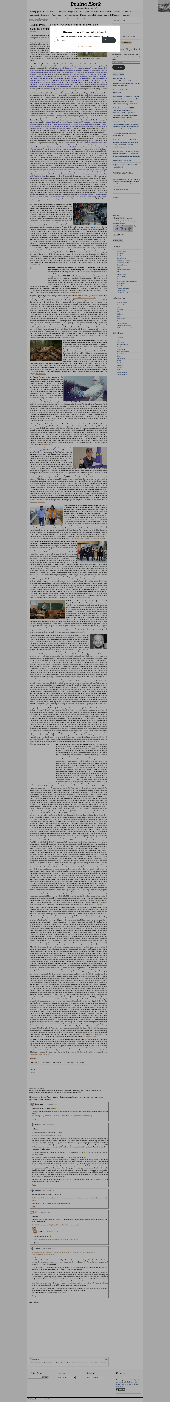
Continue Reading (85, 46)
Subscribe (109, 40)
